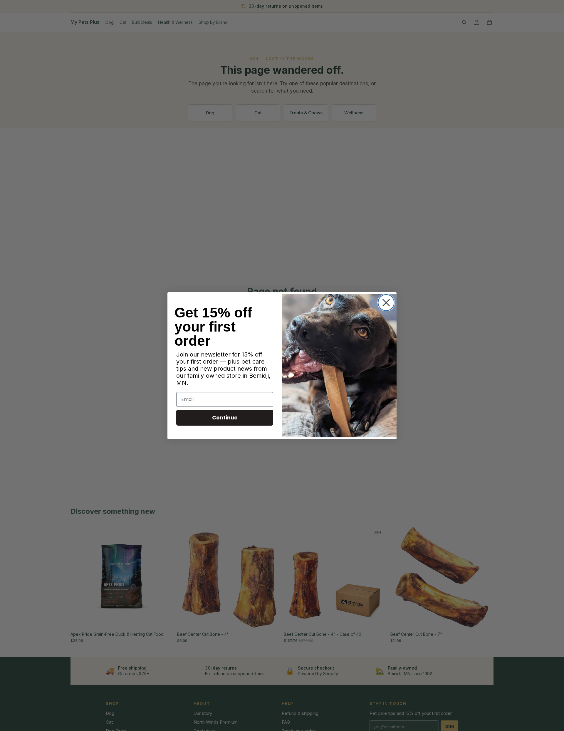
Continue (225, 417)
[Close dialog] (386, 303)
